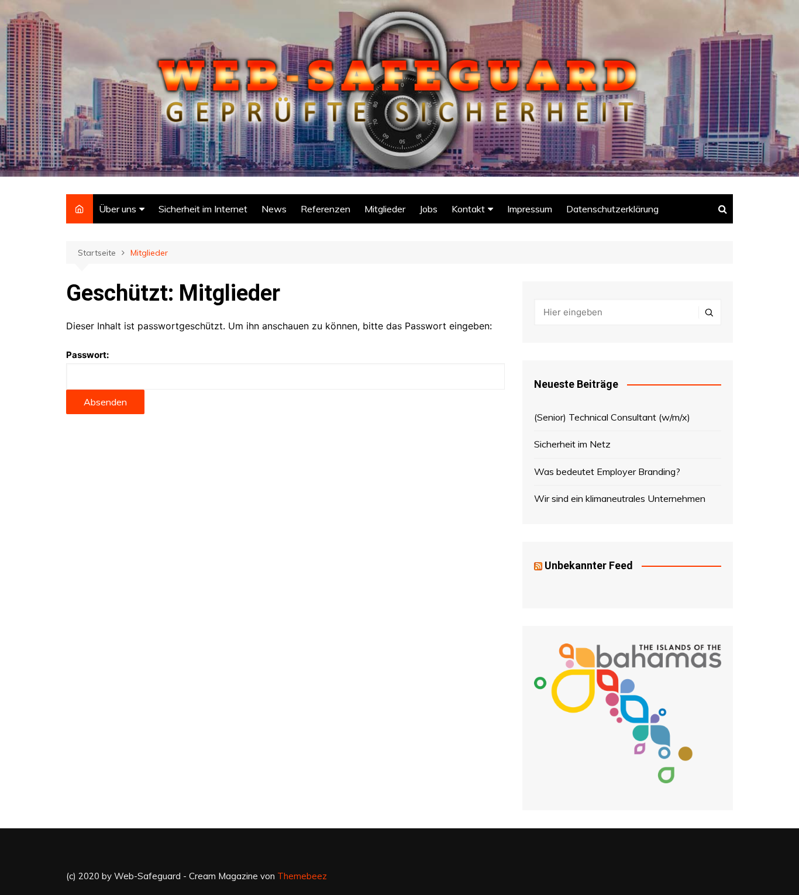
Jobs (428, 209)
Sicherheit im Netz (572, 444)
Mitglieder (384, 209)
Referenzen (325, 209)
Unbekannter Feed (589, 565)
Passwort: (87, 354)
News (274, 209)
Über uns (117, 209)
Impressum (529, 209)
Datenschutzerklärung (612, 209)
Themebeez (302, 876)
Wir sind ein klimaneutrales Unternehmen (619, 498)
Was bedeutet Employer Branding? (607, 471)
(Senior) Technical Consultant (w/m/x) (612, 417)
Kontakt (468, 209)
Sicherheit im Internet (203, 209)
